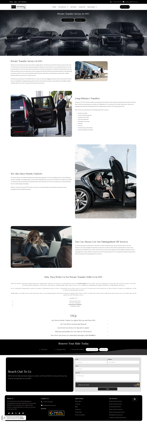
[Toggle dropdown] (128, 7)
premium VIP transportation (87, 254)
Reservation (91, 7)
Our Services (62, 7)
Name (76, 359)
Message (77, 372)
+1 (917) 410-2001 (68, 20)
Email (76, 366)
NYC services (104, 110)
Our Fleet (73, 7)
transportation (118, 106)
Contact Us (82, 7)
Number (110, 359)
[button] (73, 320)
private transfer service (17, 75)
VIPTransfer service (59, 65)
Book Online (79, 20)
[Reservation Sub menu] (96, 7)
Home (54, 7)
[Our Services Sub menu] (67, 7)
